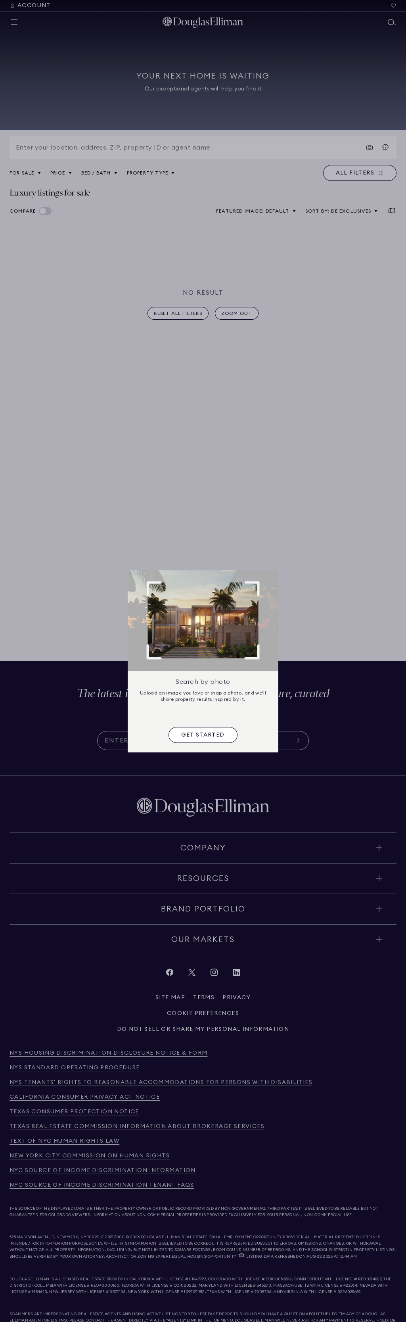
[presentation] (203, 735)
